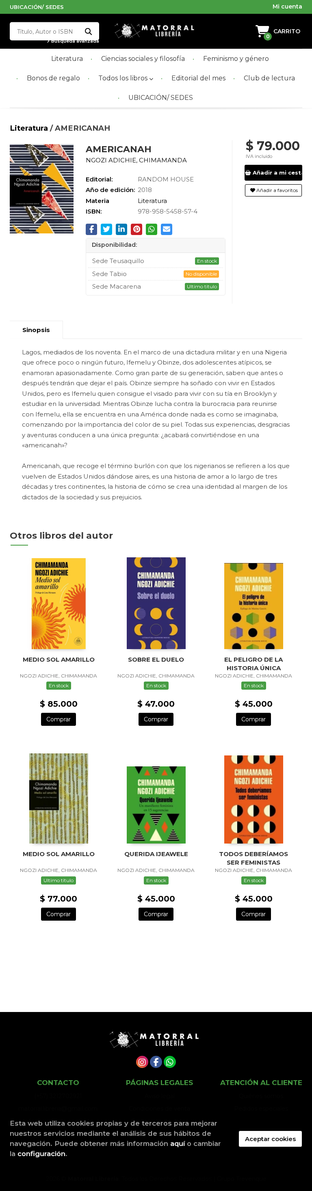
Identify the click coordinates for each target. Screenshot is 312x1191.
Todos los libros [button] (123, 78)
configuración (41, 1154)
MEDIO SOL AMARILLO (59, 659)
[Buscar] (88, 31)
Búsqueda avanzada (74, 41)
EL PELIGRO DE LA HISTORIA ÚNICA (253, 663)
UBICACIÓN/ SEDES (37, 7)
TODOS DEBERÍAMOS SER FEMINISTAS (253, 858)
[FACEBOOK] (156, 1062)
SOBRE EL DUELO (156, 659)
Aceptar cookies (270, 1139)
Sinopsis (36, 330)
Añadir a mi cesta (277, 172)
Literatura (30, 128)
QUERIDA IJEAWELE (156, 854)
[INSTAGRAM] (142, 1062)
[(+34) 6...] (170, 1062)
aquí (177, 1143)
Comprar (58, 719)
